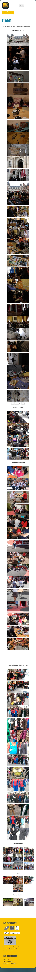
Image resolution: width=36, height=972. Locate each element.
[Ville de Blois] (6, 930)
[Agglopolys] (17, 930)
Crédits (15, 948)
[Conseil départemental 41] (12, 930)
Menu (21, 5)
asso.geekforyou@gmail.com (10, 963)
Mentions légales (7, 946)
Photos (11, 12)
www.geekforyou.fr (8, 961)
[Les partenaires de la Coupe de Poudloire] (10, 944)
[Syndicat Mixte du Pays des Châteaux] (6, 934)
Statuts (10, 948)
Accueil (4, 12)
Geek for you (6, 950)
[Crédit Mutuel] (15, 934)
